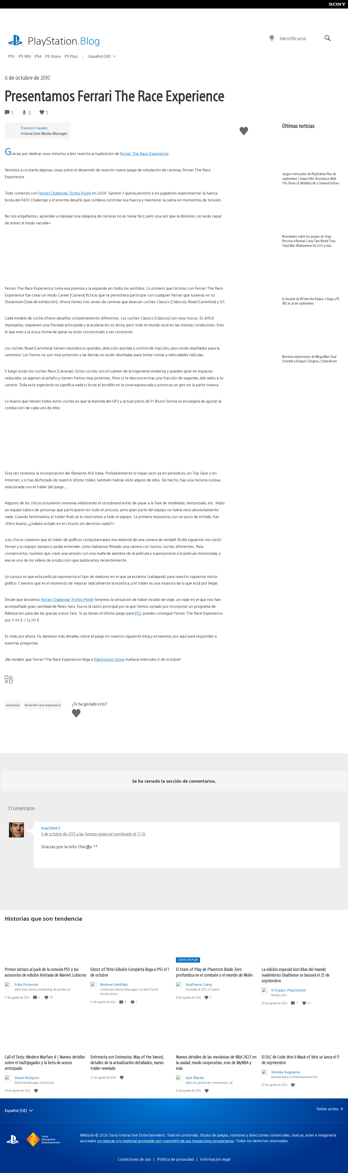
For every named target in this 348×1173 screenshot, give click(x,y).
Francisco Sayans (34, 127)
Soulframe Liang (199, 984)
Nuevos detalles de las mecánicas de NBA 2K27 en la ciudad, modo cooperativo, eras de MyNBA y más (216, 1062)
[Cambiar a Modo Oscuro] (272, 38)
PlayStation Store (109, 659)
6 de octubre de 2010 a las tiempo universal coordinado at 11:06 (93, 833)
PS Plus (71, 56)
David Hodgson (26, 1077)
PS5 (11, 56)
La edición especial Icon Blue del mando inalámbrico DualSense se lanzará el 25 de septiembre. (296, 974)
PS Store (53, 56)
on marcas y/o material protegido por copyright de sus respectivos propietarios (165, 1140)
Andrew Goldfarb (114, 984)
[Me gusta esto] (47, 997)
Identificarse (293, 38)
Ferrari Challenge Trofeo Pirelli (64, 193)
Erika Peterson (26, 984)
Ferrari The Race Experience (144, 153)
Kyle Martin (195, 1077)
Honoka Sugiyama (285, 1072)
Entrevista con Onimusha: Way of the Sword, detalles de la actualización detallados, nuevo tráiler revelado (127, 1062)
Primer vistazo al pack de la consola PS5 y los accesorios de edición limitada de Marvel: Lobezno (45, 972)
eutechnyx (13, 705)
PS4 (38, 56)
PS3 (138, 613)
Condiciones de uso (134, 1159)
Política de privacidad (175, 1159)
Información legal (215, 1159)
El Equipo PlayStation (288, 990)
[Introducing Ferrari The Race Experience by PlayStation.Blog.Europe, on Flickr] (41, 271)
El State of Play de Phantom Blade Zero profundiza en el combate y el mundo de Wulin (214, 972)
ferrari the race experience (43, 705)
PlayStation (64, 40)
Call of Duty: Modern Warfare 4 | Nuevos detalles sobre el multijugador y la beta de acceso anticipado (45, 1062)
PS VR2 (25, 56)
